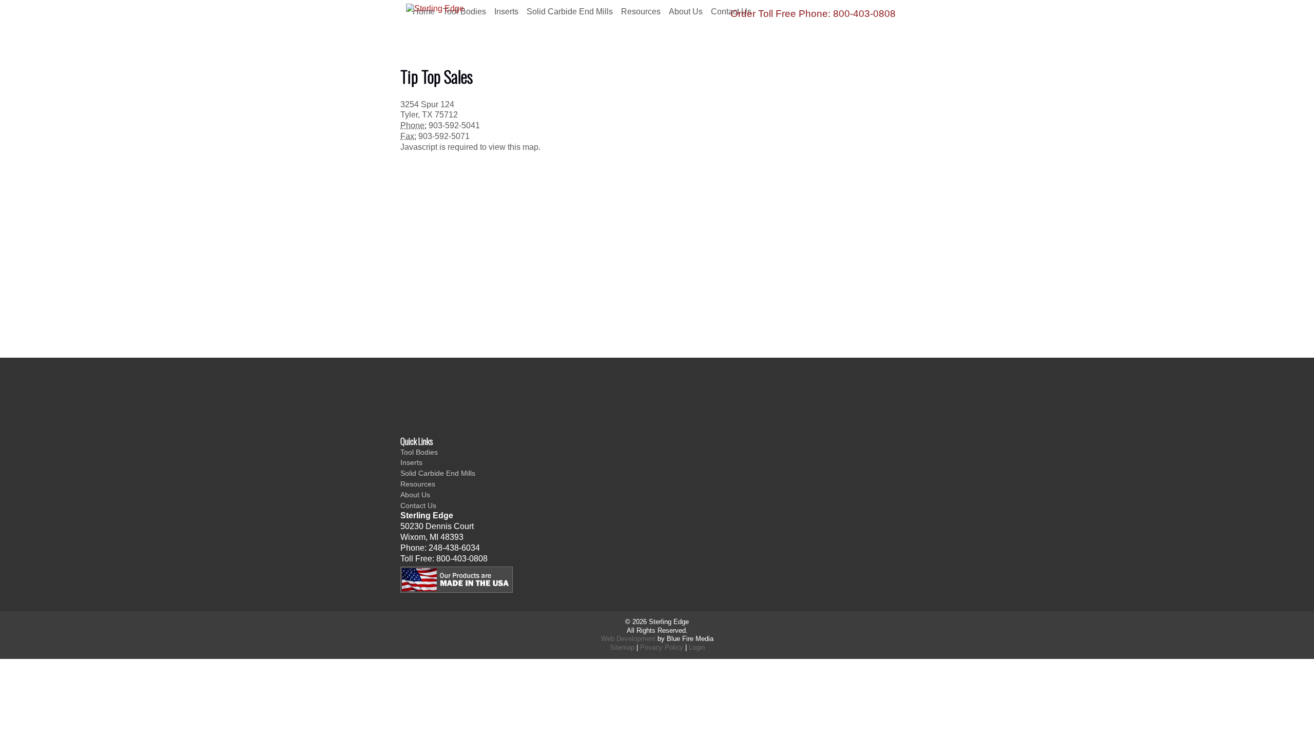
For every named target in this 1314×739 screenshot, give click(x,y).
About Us (686, 11)
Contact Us (418, 505)
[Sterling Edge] (483, 35)
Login (697, 647)
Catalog (501, 402)
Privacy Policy (661, 647)
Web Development (628, 639)
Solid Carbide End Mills (570, 11)
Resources (641, 11)
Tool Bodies (419, 452)
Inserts (411, 462)
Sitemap (622, 647)
